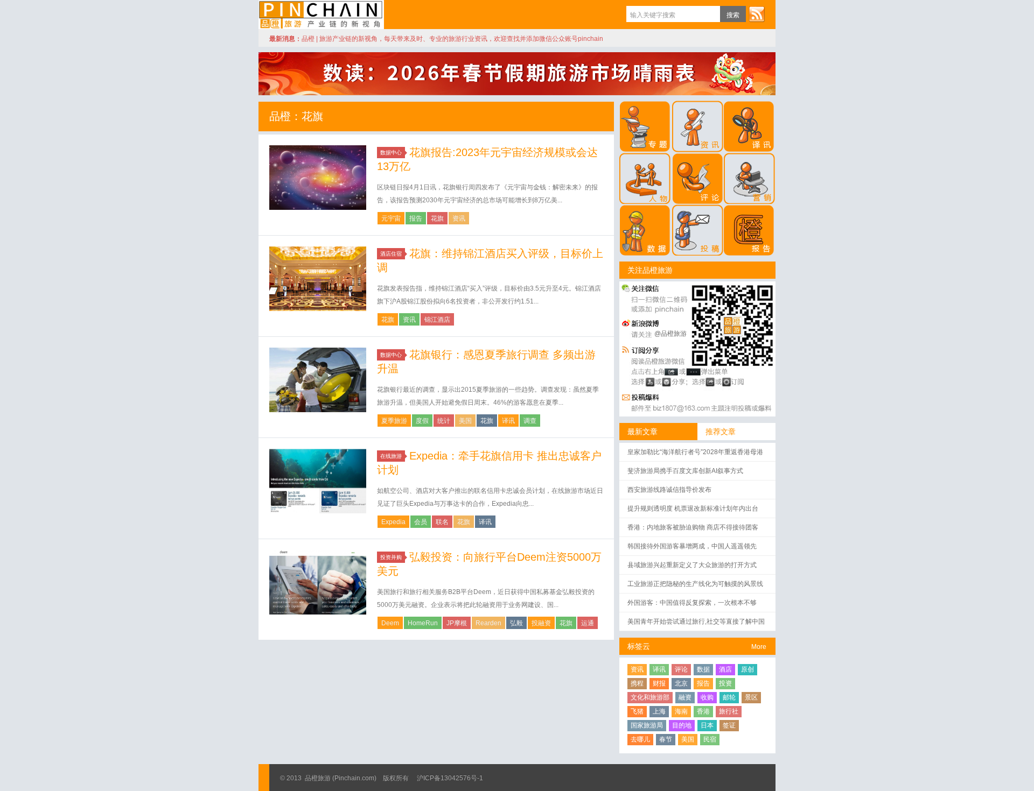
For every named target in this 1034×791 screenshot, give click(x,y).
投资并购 (391, 557)
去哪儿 (640, 739)
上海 (659, 711)
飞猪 (637, 711)
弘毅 (516, 623)
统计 (443, 421)
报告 (415, 218)
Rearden (488, 623)
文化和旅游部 (650, 697)
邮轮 (729, 697)
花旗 (437, 218)
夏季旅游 (394, 421)
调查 (529, 421)
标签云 (638, 646)
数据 (703, 669)
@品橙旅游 (670, 333)
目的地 (681, 725)
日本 (707, 725)
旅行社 (728, 711)
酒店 (725, 669)
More (758, 647)
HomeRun (423, 623)
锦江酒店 (437, 319)
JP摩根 (456, 623)
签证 (729, 725)
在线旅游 (391, 456)
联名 (442, 522)
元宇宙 (391, 218)
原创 (747, 669)
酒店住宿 (391, 254)
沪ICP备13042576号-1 (450, 778)
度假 (422, 421)
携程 (637, 683)
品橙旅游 (321, 14)
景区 (751, 697)
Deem (390, 623)
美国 (465, 421)
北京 (681, 683)
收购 (707, 697)
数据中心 (391, 153)
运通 (587, 623)
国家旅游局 (647, 725)
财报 (659, 683)
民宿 (709, 739)
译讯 (508, 421)
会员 (420, 522)
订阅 (757, 14)
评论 (681, 669)
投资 (725, 683)
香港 (703, 711)
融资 (685, 697)
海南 (681, 711)
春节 (665, 739)
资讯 (458, 218)
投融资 (541, 623)
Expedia (393, 522)
